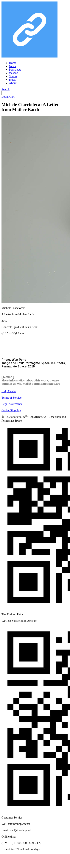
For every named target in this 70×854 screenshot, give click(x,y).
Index (12, 79)
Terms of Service (11, 397)
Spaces (13, 76)
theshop (13, 72)
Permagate (15, 69)
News (12, 66)
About (12, 83)
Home (12, 62)
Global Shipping (11, 410)
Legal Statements (11, 404)
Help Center (8, 391)
